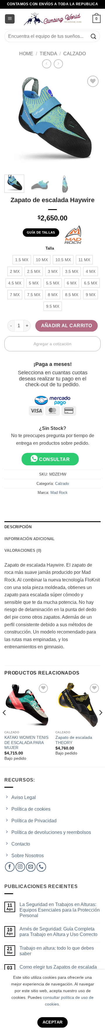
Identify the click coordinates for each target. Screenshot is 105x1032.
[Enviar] (93, 36)
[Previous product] (58, 63)
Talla (50, 248)
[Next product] (46, 63)
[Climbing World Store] (52, 19)
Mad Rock (59, 492)
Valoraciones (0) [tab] (22, 550)
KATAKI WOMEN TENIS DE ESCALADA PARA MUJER (26, 742)
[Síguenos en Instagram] (20, 867)
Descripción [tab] (18, 527)
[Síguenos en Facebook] (10, 867)
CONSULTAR (54, 459)
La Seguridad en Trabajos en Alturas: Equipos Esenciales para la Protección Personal (60, 910)
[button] (10, 19)
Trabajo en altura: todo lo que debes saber (57, 951)
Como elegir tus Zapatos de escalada (58, 967)
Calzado (74, 53)
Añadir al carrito (66, 325)
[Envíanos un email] (31, 867)
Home (26, 53)
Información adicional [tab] (29, 539)
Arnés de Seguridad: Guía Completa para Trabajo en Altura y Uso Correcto (58, 931)
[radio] (22, 259)
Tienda (48, 53)
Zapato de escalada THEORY (73, 740)
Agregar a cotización (52, 343)
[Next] (100, 724)
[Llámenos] (41, 867)
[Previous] (4, 724)
